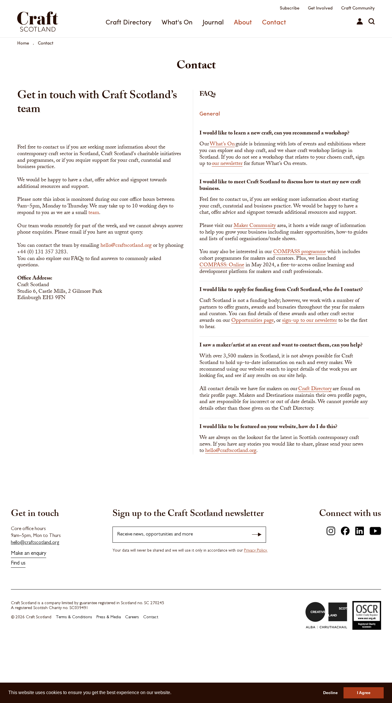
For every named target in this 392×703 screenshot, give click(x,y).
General (209, 113)
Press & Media (108, 617)
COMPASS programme (299, 252)
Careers (132, 617)
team (93, 213)
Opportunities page (252, 321)
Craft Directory (129, 21)
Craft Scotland (44, 18)
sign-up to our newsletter (309, 321)
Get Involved (320, 8)
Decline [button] (330, 692)
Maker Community (255, 226)
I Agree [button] (363, 692)
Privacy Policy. (255, 551)
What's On (177, 21)
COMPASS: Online (221, 265)
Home (23, 43)
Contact (274, 21)
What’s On (222, 144)
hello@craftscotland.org (126, 246)
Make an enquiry (28, 553)
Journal (213, 21)
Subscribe (289, 8)
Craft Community (358, 8)
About (243, 21)
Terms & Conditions (74, 617)
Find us (18, 563)
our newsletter (227, 164)
